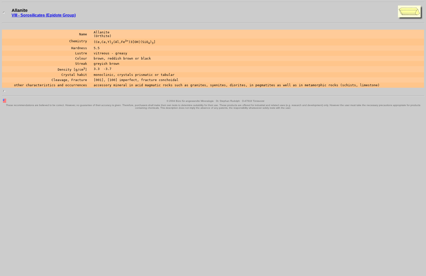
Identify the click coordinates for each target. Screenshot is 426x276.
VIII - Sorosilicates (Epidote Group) (44, 15)
